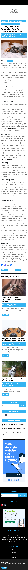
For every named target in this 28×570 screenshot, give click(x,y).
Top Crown (4, 21)
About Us (14, 552)
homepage (11, 128)
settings (16, 565)
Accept (4, 567)
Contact (14, 557)
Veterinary (12, 21)
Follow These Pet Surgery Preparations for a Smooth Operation (11, 299)
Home (14, 549)
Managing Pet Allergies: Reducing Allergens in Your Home (13, 429)
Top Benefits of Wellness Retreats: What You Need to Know (14, 433)
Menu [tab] (5, 2)
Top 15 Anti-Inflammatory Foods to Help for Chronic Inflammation (13, 425)
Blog (14, 554)
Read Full (6, 315)
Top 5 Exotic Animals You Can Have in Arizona (13, 380)
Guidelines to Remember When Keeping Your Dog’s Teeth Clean (13, 339)
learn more (18, 128)
